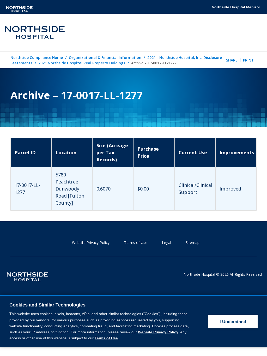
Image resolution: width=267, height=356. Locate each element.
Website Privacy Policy (91, 242)
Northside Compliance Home (36, 57)
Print (248, 60)
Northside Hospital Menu (234, 7)
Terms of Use (135, 242)
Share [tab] (232, 60)
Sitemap (192, 242)
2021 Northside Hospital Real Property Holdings (81, 62)
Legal (166, 242)
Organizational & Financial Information (105, 57)
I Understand (233, 321)
